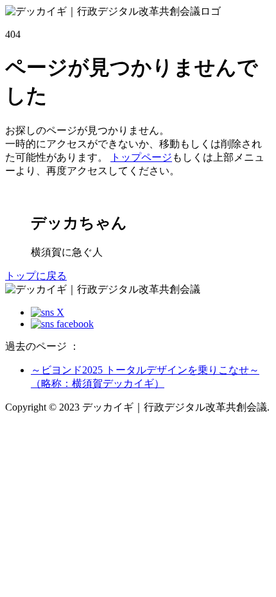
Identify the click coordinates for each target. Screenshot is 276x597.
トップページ (141, 157)
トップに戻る (36, 275)
